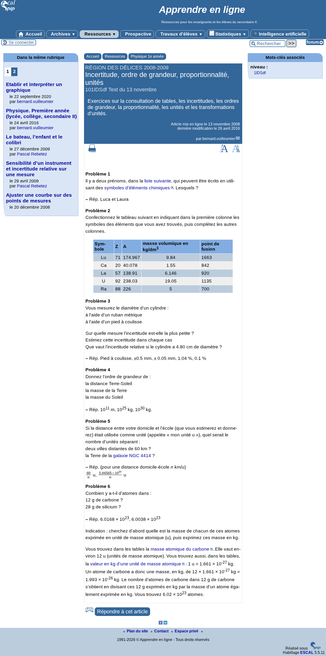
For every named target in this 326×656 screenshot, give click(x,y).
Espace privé (187, 631)
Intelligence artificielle (282, 33)
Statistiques (230, 33)
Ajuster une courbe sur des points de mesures (39, 197)
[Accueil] (8, 11)
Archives (62, 33)
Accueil (33, 33)
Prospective (137, 33)
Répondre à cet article (122, 612)
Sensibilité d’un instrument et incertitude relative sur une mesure (38, 168)
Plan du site (138, 631)
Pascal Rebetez (32, 154)
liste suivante (157, 180)
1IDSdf (260, 73)
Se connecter (21, 42)
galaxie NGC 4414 (132, 455)
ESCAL (307, 653)
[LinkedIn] (165, 623)
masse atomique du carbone (180, 549)
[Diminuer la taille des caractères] (236, 151)
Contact (161, 631)
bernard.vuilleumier (218, 139)
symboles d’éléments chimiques (137, 187)
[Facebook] (161, 623)
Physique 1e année (147, 56)
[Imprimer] (92, 151)
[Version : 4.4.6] (315, 648)
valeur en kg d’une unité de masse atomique (135, 563)
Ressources (99, 33)
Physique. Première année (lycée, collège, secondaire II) (41, 113)
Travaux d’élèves (181, 33)
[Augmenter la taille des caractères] (224, 151)
